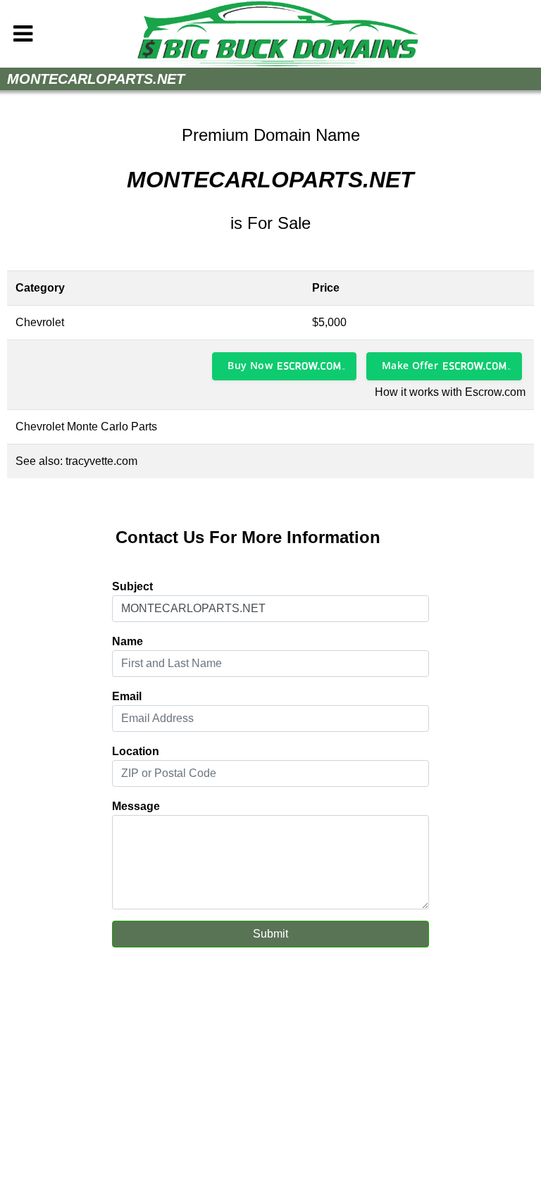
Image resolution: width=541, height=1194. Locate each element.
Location (135, 751)
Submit (270, 934)
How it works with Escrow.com (450, 392)
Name (127, 641)
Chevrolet (39, 322)
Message (136, 806)
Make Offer (410, 365)
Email (127, 696)
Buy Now (250, 365)
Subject (132, 586)
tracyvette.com (101, 461)
